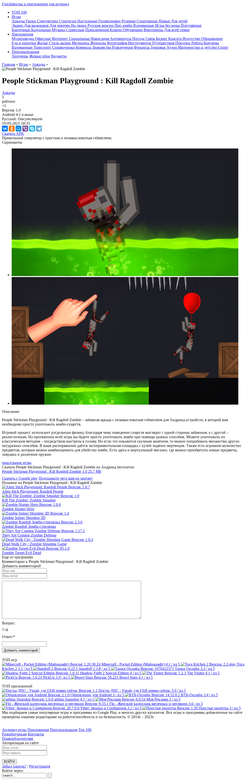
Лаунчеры (20, 56)
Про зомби (124, 25)
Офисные (43, 39)
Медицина (81, 43)
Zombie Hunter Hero (18, 509)
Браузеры (211, 43)
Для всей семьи (177, 30)
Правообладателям (17, 738)
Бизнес (162, 39)
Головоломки (110, 21)
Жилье (43, 43)
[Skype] (32, 128)
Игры (23, 64)
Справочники (64, 47)
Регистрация (39, 766)
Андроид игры (14, 730)
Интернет (60, 39)
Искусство (192, 39)
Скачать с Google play (20, 478)
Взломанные (144, 25)
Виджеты (59, 56)
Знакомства (102, 47)
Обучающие (133, 30)
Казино (116, 30)
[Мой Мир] (18, 128)
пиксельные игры (16, 463)
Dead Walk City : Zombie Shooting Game (34, 544)
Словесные (75, 30)
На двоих (79, 25)
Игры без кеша (168, 25)
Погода (138, 39)
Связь (150, 39)
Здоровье (159, 47)
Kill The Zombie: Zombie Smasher (29, 500)
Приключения (97, 30)
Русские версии (101, 25)
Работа (197, 43)
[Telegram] (39, 128)
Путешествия (163, 43)
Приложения (38, 730)
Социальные (80, 39)
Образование (212, 39)
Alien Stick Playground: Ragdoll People (32, 491)
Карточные (21, 30)
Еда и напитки (24, 43)
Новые (165, 21)
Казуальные (41, 30)
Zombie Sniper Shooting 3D (23, 518)
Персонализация (63, 730)
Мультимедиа (23, 39)
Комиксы (84, 47)
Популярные (191, 25)
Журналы (98, 43)
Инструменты (140, 43)
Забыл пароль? (14, 766)
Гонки (31, 21)
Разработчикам (14, 734)
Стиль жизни (60, 43)
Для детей (179, 21)
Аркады (19, 21)
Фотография (117, 43)
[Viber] (25, 128)
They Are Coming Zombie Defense (29, 535)
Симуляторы (48, 21)
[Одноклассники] (12, 128)
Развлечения (123, 47)
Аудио (172, 47)
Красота (175, 39)
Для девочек (60, 25)
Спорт (223, 47)
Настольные (87, 21)
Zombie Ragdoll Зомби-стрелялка (29, 526)
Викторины (154, 30)
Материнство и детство (198, 47)
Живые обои (39, 56)
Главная (8, 64)
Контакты (36, 734)
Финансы (142, 47)
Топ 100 (84, 730)
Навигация (100, 39)
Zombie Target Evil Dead (21, 553)
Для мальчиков (37, 25)
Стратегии (68, 21)
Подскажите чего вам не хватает (66, 478)
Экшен (18, 25)
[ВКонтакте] (5, 128)
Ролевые (129, 21)
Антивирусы (121, 39)
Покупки (183, 43)
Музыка (59, 30)
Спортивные (148, 21)
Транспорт (43, 47)
